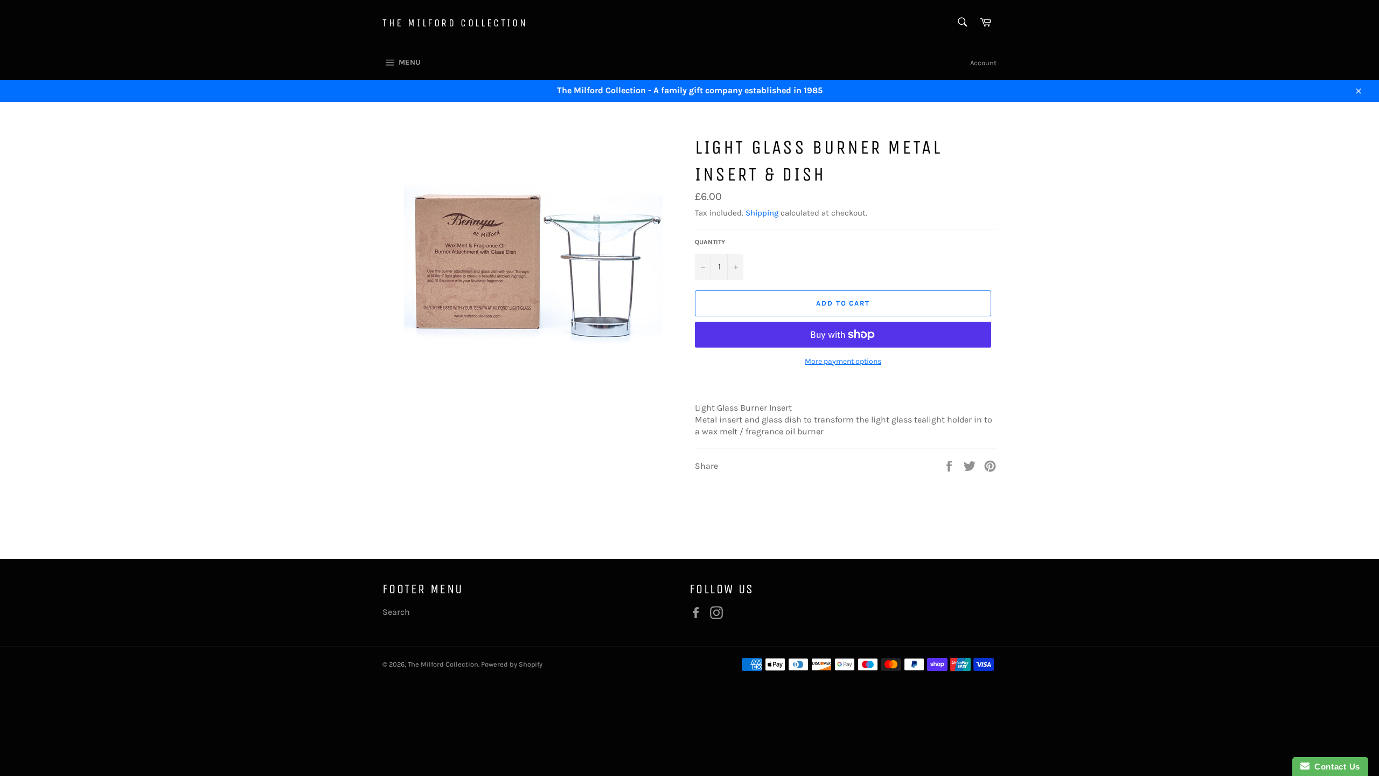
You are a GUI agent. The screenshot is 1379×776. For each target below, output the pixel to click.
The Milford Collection (454, 23)
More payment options (843, 361)
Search (396, 612)
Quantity (710, 242)
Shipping (762, 213)
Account (983, 63)
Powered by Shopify (511, 664)
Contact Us (1335, 766)
